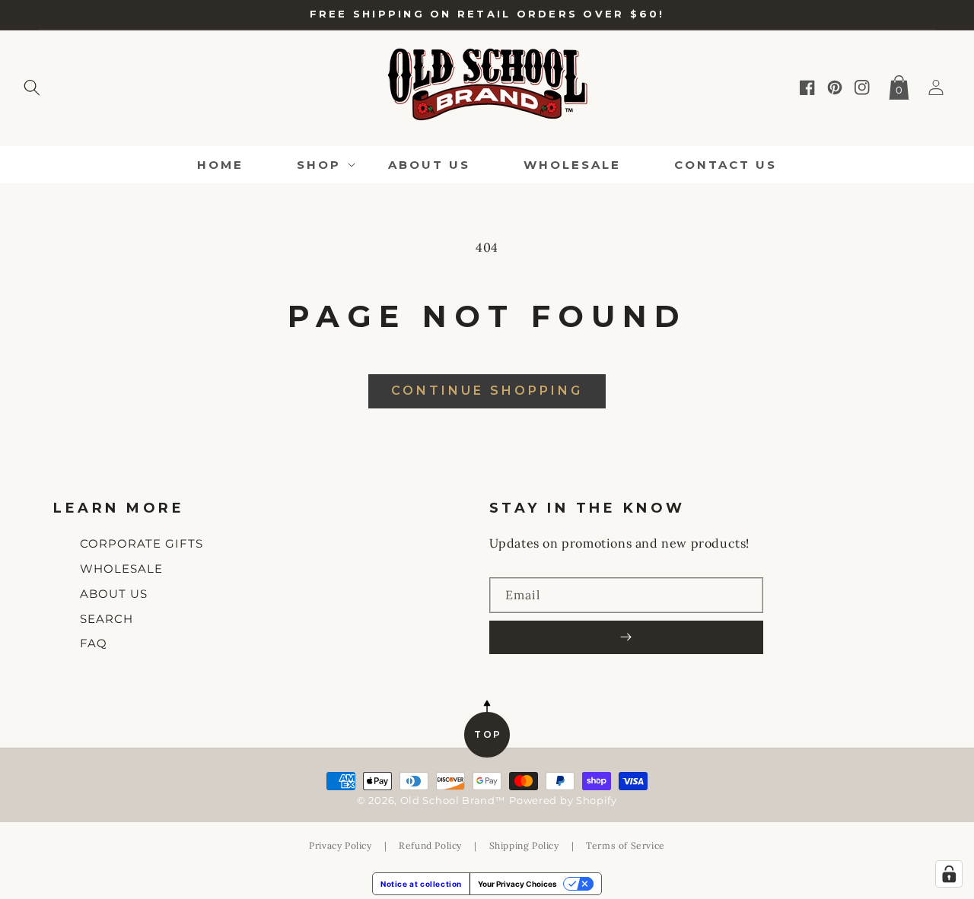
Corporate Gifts (141, 543)
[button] (32, 84)
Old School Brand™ (453, 800)
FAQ (93, 643)
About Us (114, 593)
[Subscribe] (626, 637)
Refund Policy (430, 845)
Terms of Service (625, 845)
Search (106, 619)
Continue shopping (487, 390)
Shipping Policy (524, 845)
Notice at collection (421, 883)
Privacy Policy (340, 845)
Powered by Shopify (563, 800)
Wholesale (121, 568)
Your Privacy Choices (517, 883)
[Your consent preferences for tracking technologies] (949, 874)
